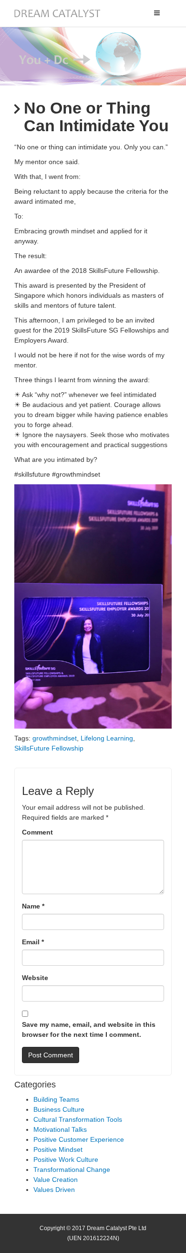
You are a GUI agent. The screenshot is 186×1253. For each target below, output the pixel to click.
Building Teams (56, 1099)
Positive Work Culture (65, 1159)
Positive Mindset (58, 1149)
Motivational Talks (60, 1129)
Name (33, 906)
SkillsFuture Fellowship (48, 748)
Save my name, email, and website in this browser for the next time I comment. (88, 1029)
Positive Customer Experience (78, 1139)
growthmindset (54, 738)
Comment (37, 832)
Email (33, 942)
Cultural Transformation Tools (77, 1119)
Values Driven (54, 1189)
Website (35, 978)
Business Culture (58, 1109)
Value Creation (55, 1179)
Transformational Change (71, 1169)
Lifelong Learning (107, 738)
